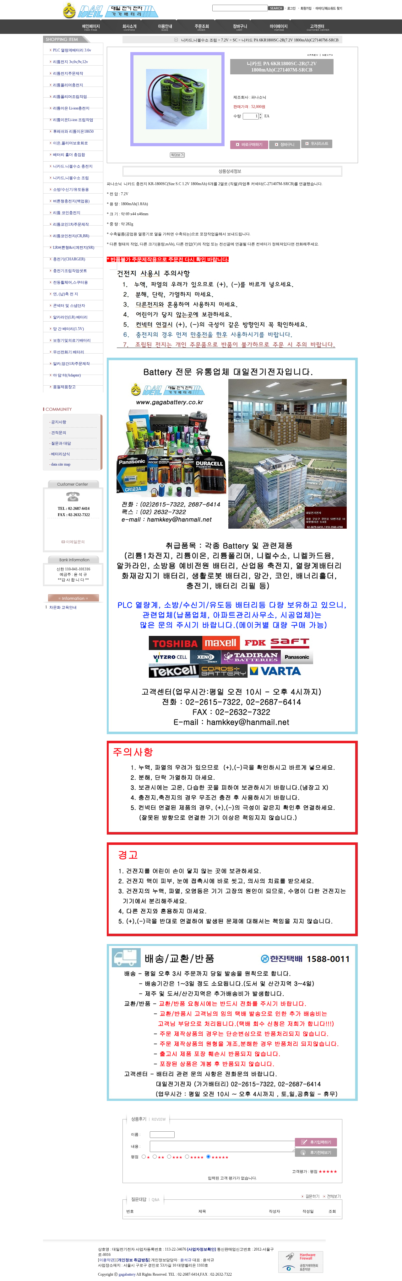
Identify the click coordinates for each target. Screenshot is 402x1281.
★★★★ (197, 1157)
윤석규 (186, 1260)
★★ (161, 1157)
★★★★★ (220, 1157)
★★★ (177, 1157)
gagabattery (127, 1274)
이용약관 (106, 1260)
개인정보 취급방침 (133, 1260)
